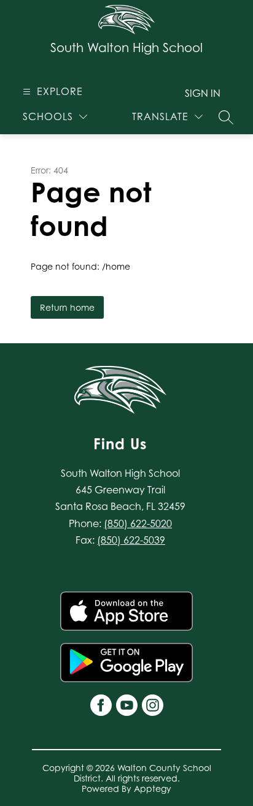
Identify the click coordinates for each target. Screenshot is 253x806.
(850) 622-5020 (138, 523)
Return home (67, 307)
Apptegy (152, 788)
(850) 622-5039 (131, 540)
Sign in (202, 93)
